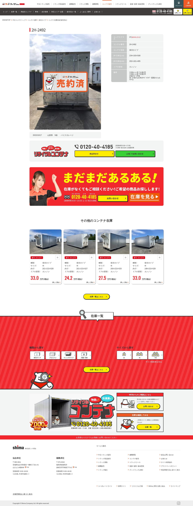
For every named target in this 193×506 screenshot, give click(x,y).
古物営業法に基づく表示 (22, 494)
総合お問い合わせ (167, 455)
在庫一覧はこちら (96, 296)
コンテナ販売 (134, 458)
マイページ (178, 5)
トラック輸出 (103, 470)
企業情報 (188, 5)
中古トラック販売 (104, 455)
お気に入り (178, 13)
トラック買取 (103, 462)
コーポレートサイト (105, 486)
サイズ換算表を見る (154, 361)
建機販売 (101, 466)
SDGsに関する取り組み (156, 486)
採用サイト (122, 486)
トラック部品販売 (104, 458)
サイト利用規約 (166, 462)
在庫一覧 (148, 427)
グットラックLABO (136, 470)
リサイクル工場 (137, 486)
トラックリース (135, 462)
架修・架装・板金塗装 (137, 466)
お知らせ (164, 458)
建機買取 (133, 455)
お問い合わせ (187, 13)
